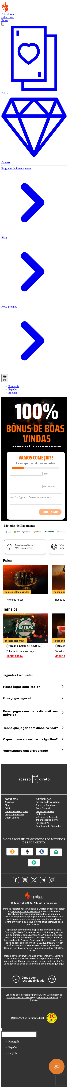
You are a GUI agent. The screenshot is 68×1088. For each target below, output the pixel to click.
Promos (12, 14)
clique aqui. (58, 963)
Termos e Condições (46, 805)
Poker (4, 14)
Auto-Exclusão (43, 808)
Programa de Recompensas (16, 168)
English (12, 392)
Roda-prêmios (9, 306)
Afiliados (9, 802)
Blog (4, 237)
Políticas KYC (42, 823)
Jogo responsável (14, 814)
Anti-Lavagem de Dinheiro (45, 812)
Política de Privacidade (48, 802)
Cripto (8, 808)
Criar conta (7, 17)
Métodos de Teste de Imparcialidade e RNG (47, 818)
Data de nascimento (41, 497)
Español (12, 389)
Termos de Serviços (47, 997)
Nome (46, 474)
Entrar (4, 20)
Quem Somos (12, 817)
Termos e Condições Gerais (25, 911)
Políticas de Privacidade (19, 997)
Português (13, 386)
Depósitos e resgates (16, 811)
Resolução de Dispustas (48, 826)
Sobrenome (49, 486)
